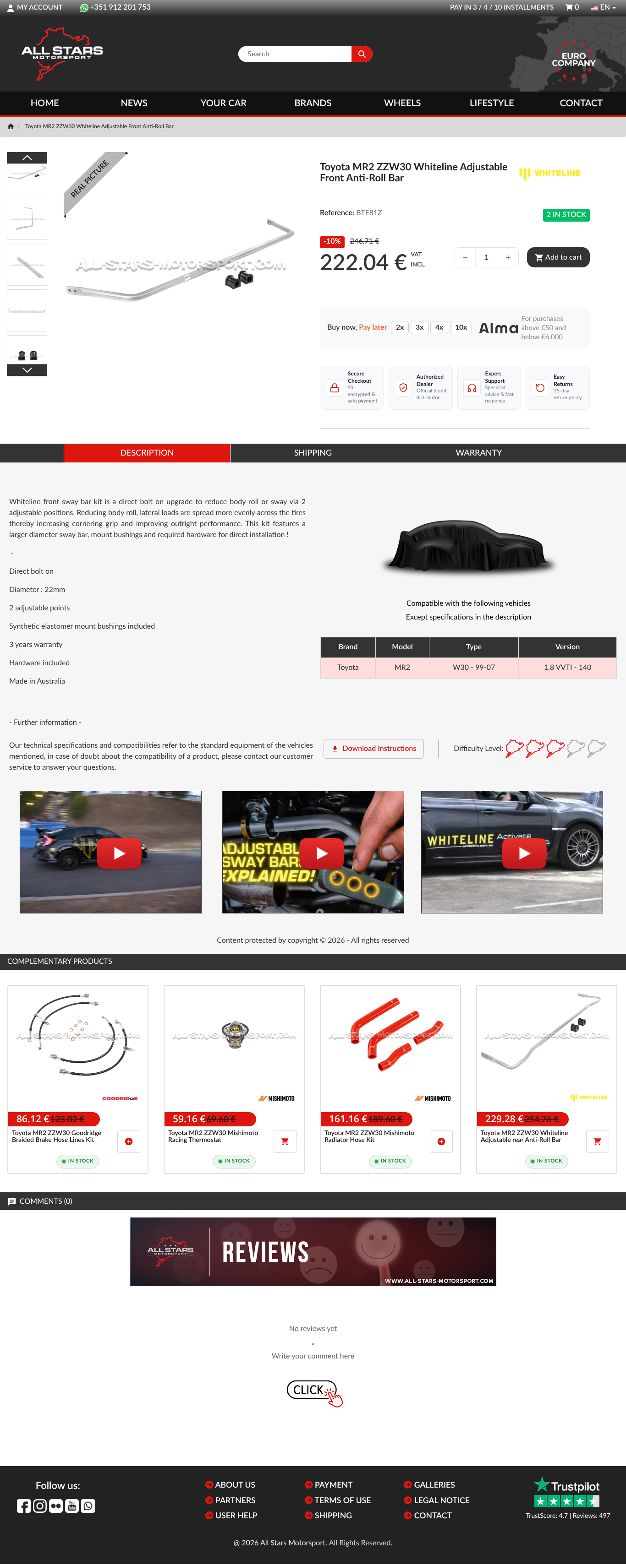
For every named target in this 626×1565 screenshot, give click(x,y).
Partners (235, 1501)
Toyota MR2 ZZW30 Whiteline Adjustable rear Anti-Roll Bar (524, 1136)
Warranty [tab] (479, 453)
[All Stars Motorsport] (62, 54)
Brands (313, 103)
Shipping (332, 1516)
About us (234, 1485)
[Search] (362, 54)
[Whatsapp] (88, 1506)
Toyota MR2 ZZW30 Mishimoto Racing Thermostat (213, 1136)
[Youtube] (72, 1506)
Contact (581, 103)
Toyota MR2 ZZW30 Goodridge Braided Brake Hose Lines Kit (56, 1136)
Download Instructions (373, 749)
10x (461, 327)
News (134, 103)
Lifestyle (492, 103)
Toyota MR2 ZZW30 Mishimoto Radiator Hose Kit (369, 1136)
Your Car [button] (224, 103)
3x (419, 327)
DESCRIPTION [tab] (147, 453)
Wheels (402, 103)
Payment (333, 1485)
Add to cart (558, 257)
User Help (236, 1516)
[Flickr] (56, 1506)
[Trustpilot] (567, 1492)
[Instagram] (40, 1506)
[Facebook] (24, 1506)
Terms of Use (342, 1501)
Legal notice (441, 1501)
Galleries (433, 1485)
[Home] (12, 127)
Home (45, 103)
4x (439, 327)
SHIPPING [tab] (313, 453)
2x (400, 327)
